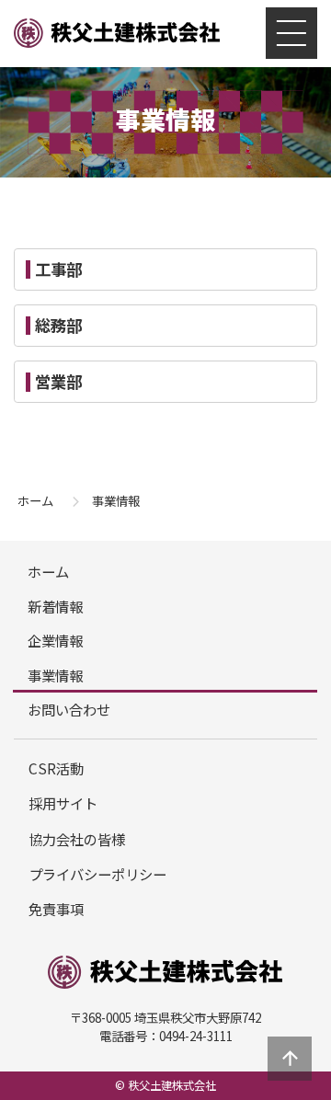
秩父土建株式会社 (117, 34)
